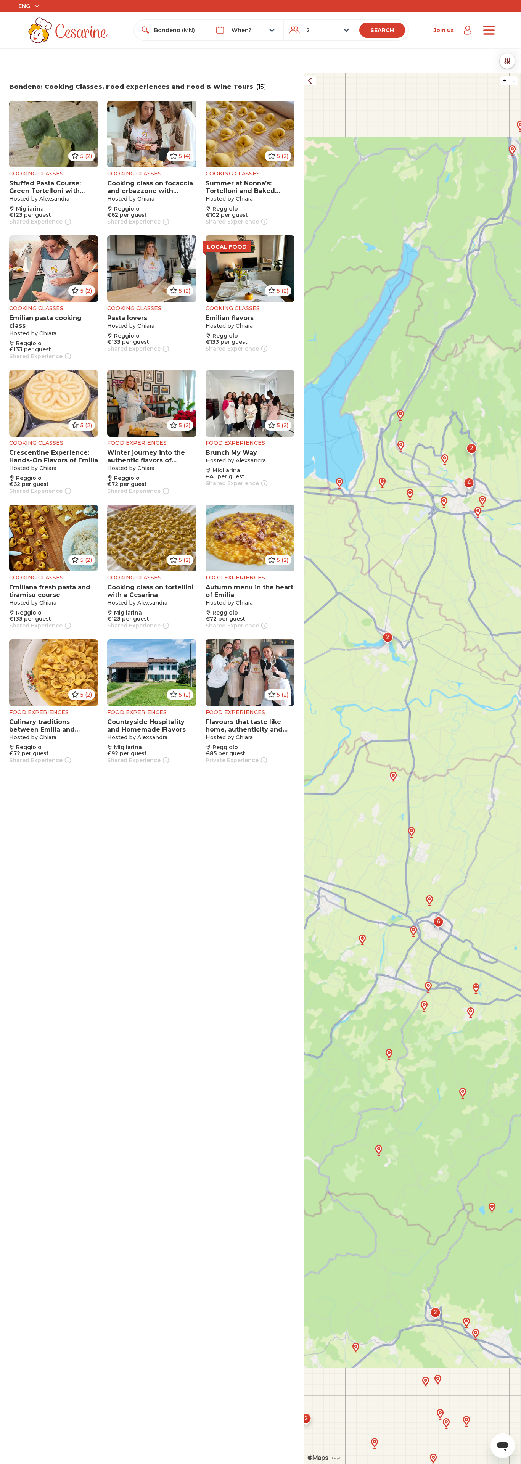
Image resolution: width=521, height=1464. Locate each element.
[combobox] (178, 30)
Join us (444, 30)
